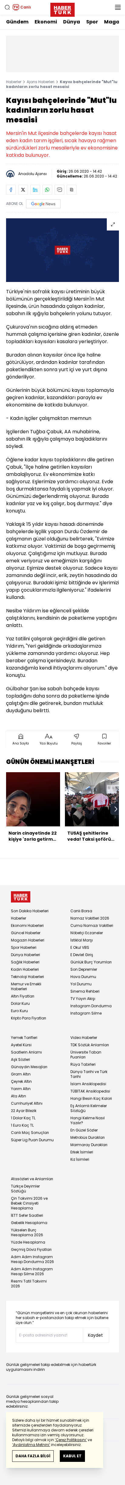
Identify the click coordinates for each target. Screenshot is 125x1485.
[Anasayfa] (20, 897)
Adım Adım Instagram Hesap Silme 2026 (32, 1271)
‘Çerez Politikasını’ (71, 1439)
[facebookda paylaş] (11, 190)
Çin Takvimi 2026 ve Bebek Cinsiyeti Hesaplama (29, 1203)
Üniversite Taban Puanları (85, 1055)
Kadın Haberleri (25, 969)
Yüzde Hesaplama (28, 1242)
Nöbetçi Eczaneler (86, 932)
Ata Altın (18, 1096)
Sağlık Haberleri (25, 962)
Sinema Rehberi (85, 991)
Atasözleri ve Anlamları (32, 1178)
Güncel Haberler (25, 932)
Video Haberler (83, 1037)
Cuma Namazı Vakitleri (91, 925)
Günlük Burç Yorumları (91, 962)
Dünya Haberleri (25, 954)
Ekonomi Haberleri (27, 925)
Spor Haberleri (23, 947)
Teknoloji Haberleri (27, 976)
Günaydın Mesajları (29, 1066)
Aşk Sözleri (20, 1059)
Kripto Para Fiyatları (28, 1018)
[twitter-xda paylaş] (23, 190)
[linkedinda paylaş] (35, 190)
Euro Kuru (19, 1010)
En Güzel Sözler (84, 1130)
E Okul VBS (79, 947)
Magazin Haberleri (27, 940)
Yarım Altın (21, 1088)
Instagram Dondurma (91, 1005)
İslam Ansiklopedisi (88, 1083)
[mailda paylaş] (59, 190)
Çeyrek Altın (21, 1081)
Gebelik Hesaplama (29, 1222)
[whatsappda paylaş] (47, 190)
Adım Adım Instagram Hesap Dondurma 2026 (32, 1259)
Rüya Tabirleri (83, 1064)
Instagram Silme (86, 1013)
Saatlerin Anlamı (26, 1052)
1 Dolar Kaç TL (23, 1118)
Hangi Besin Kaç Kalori (91, 1098)
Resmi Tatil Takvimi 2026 (29, 1284)
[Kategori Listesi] (117, 7)
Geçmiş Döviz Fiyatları (31, 1249)
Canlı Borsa (81, 910)
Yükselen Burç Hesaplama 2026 (27, 1232)
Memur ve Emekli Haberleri (26, 986)
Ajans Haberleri (40, 81)
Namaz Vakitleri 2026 (89, 918)
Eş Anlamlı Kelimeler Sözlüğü (88, 1108)
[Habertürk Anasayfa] (62, 8)
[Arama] (7, 7)
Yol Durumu (81, 984)
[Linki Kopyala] (71, 190)
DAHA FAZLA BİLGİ (32, 1456)
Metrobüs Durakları (87, 1137)
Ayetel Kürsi (21, 1044)
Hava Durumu (83, 976)
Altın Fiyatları (22, 996)
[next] (115, 809)
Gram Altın (21, 1074)
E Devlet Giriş (81, 954)
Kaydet (95, 1335)
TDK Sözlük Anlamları (89, 1044)
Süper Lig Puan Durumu (32, 1139)
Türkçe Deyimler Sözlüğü (25, 1189)
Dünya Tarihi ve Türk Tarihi (88, 1074)
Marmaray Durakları (88, 1144)
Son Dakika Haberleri (30, 910)
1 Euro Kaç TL (22, 1125)
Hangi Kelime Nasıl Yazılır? (87, 1120)
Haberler (13, 81)
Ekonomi (46, 21)
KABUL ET (72, 1456)
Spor (92, 21)
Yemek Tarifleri (24, 1037)
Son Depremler (83, 969)
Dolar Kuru (20, 1003)
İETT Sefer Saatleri (27, 1215)
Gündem (17, 21)
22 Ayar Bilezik (23, 1110)
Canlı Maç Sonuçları (30, 1132)
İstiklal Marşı (81, 940)
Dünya (71, 21)
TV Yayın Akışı (82, 998)
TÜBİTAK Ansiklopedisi (90, 1091)
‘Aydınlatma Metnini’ (31, 1444)
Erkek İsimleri (81, 1152)
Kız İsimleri (79, 1159)
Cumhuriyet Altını (26, 1103)
